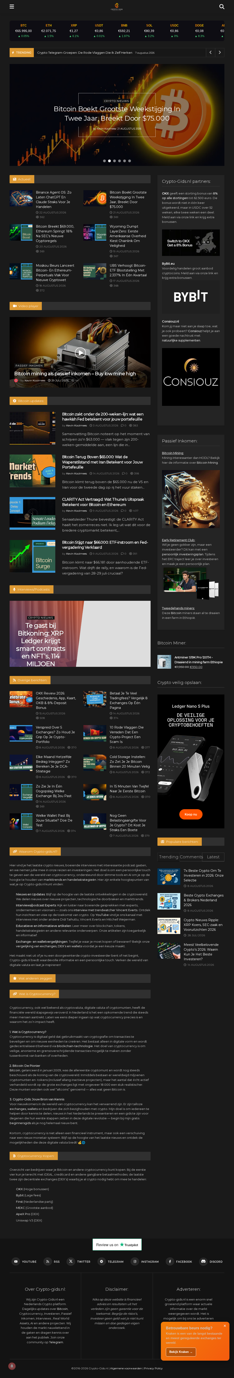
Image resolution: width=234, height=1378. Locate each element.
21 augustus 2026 (125, 212)
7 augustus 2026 (51, 831)
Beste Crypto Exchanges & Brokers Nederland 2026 (203, 900)
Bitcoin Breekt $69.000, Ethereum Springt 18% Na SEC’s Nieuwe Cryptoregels (117, 113)
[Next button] (215, 115)
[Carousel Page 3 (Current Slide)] (114, 161)
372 (42, 290)
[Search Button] (221, 7)
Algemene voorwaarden (126, 1368)
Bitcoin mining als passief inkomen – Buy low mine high (75, 373)
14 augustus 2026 (105, 473)
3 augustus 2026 (105, 425)
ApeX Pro (23, 1214)
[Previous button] (18, 115)
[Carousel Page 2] (109, 161)
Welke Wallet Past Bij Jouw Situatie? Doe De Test (54, 820)
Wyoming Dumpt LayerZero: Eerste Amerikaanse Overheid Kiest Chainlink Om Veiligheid (128, 236)
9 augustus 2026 (105, 510)
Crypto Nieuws (116, 96)
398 (136, 473)
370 (74, 747)
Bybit (20, 1195)
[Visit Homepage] (117, 6)
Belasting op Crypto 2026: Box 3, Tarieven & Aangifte (76, 52)
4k (76, 380)
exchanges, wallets (24, 1109)
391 (134, 553)
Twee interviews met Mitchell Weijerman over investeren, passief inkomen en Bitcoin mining (115, 644)
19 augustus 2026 (125, 251)
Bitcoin (15, 1070)
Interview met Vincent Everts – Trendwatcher (43, 632)
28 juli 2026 (39, 648)
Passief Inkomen (29, 365)
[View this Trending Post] (16, 380)
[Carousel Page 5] (124, 161)
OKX (19, 1189)
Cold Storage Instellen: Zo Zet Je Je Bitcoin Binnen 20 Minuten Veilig (130, 762)
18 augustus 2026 (52, 285)
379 (147, 835)
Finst (19, 1201)
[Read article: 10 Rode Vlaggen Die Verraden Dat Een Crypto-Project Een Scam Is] (94, 733)
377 (147, 747)
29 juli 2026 (60, 380)
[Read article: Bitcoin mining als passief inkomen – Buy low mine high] (80, 352)
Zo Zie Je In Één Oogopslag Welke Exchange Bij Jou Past (54, 791)
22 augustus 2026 (52, 212)
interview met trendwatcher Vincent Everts (105, 910)
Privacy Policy (153, 1368)
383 (135, 425)
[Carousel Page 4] (119, 161)
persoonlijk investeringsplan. (183, 554)
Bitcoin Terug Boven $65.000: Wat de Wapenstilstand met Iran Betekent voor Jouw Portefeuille (102, 462)
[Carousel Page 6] (129, 161)
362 (42, 217)
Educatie (43, 617)
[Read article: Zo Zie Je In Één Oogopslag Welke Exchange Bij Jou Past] (21, 792)
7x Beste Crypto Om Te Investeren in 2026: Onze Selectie (204, 875)
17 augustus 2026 (125, 280)
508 (42, 718)
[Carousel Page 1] (104, 161)
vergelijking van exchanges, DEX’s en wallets (49, 946)
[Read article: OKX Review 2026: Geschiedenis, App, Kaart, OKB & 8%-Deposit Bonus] (21, 699)
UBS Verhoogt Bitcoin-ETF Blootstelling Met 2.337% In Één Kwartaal (128, 270)
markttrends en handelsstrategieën (70, 879)
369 (115, 217)
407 (135, 510)
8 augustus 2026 (52, 747)
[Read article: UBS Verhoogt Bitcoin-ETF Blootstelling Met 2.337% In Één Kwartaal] (94, 271)
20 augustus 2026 (52, 246)
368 (116, 285)
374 (115, 718)
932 (57, 648)
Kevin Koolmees (106, 133)
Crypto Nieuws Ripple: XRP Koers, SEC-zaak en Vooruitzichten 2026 (203, 925)
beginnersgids (20, 1123)
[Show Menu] (12, 7)
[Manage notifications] (12, 1366)
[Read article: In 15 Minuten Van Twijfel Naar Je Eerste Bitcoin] (94, 792)
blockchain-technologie (75, 1046)
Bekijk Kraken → (181, 1352)
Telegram (56, 1342)
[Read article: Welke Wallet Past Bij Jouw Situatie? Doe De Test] (21, 821)
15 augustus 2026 (52, 713)
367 (115, 256)
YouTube (102, 915)
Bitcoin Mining (207, 462)
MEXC (20, 1208)
